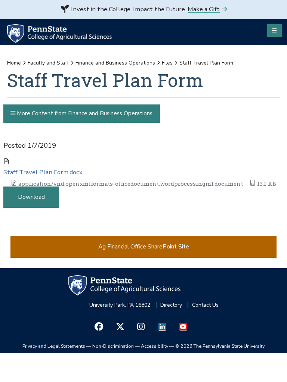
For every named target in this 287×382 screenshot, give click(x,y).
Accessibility (154, 346)
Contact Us (205, 305)
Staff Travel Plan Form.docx (43, 172)
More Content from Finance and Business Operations (83, 113)
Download (31, 197)
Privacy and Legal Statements (53, 346)
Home (14, 62)
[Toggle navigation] (274, 30)
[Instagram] (141, 327)
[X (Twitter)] (119, 327)
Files (167, 62)
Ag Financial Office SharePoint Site (143, 246)
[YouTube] (182, 327)
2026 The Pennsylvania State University (220, 346)
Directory (171, 305)
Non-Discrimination (113, 346)
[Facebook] (98, 327)
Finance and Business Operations (115, 62)
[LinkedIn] (162, 327)
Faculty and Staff (48, 62)
